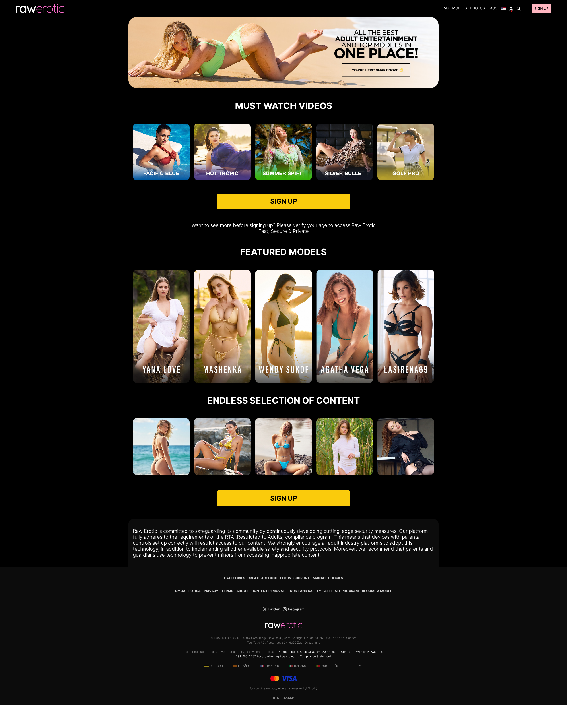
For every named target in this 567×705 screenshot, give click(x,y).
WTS (359, 651)
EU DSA (194, 591)
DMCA (180, 591)
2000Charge (330, 651)
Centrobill (347, 651)
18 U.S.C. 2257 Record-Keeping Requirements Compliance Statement (283, 656)
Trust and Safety (304, 591)
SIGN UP (283, 201)
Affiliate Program (341, 591)
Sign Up (541, 8)
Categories (234, 578)
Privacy (211, 591)
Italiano (300, 666)
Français (272, 666)
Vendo (283, 651)
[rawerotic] (40, 8)
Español (244, 666)
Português (329, 666)
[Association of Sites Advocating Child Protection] (289, 697)
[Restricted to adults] (278, 697)
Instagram (296, 609)
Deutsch (216, 666)
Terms (227, 591)
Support (301, 578)
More (357, 665)
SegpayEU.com (310, 651)
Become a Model (377, 591)
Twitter (273, 609)
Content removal (268, 591)
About (242, 591)
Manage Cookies (328, 578)
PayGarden (374, 651)
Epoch (293, 651)
